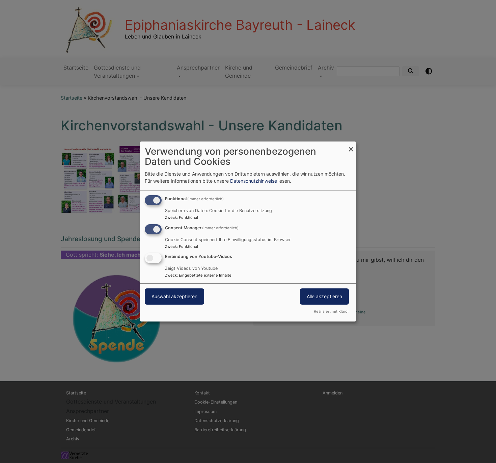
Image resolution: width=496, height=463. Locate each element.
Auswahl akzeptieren (174, 297)
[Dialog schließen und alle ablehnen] (351, 146)
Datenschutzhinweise (253, 181)
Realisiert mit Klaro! (331, 311)
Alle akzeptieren (324, 297)
